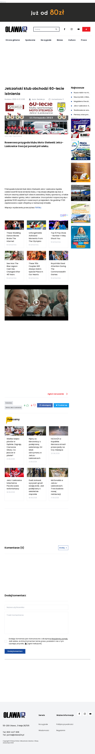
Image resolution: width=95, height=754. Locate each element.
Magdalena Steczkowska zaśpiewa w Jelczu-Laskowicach (81, 101)
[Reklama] (47, 12)
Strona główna (13, 40)
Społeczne (30, 40)
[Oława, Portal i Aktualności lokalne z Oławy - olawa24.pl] (16, 29)
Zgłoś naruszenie (56, 394)
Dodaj (62, 548)
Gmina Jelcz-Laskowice (13, 407)
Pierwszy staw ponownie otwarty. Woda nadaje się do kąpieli (81, 114)
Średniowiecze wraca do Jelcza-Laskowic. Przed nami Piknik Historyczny (81, 110)
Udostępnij (46, 405)
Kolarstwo (9, 403)
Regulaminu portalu (60, 639)
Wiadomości (44, 730)
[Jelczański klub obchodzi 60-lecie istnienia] (36, 118)
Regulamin (60, 730)
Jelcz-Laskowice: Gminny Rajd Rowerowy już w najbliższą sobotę (81, 106)
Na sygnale (46, 40)
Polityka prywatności (64, 724)
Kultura (71, 40)
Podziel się (62, 405)
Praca (84, 40)
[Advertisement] (47, 64)
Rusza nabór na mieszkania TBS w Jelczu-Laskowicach (81, 92)
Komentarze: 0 (57, 99)
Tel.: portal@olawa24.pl (13, 735)
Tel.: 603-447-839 (11, 732)
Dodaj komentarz (15, 651)
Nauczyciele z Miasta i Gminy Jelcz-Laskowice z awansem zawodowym (81, 97)
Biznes (60, 40)
